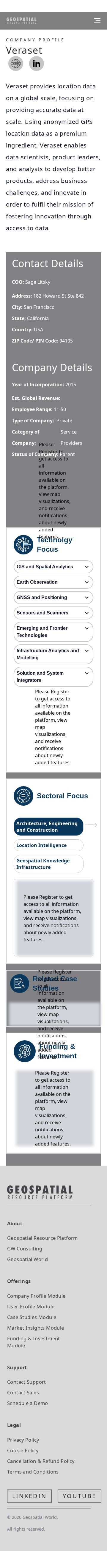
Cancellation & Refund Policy (41, 1461)
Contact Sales (23, 1392)
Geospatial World (27, 1259)
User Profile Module (30, 1306)
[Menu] (97, 20)
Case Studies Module (31, 1317)
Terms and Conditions (33, 1471)
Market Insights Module (35, 1327)
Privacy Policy (23, 1439)
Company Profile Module (36, 1295)
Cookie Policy (22, 1450)
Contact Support (26, 1381)
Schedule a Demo (27, 1403)
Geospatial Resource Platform (42, 1237)
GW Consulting (24, 1248)
